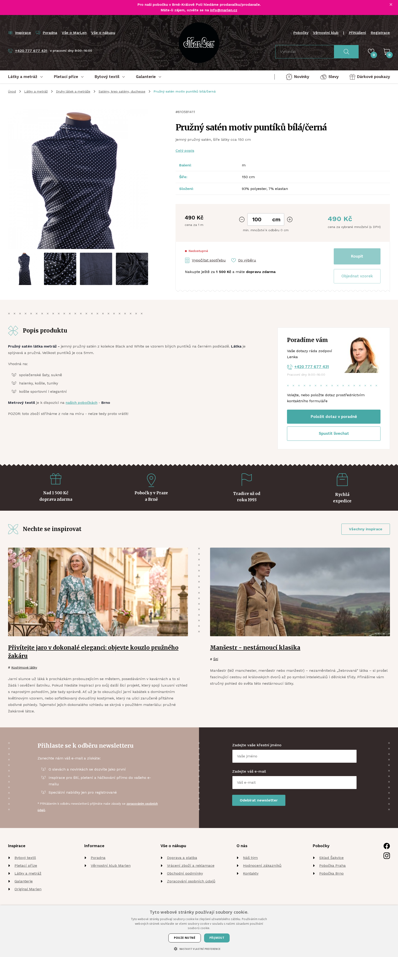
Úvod (12, 91)
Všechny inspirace (365, 529)
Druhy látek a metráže (73, 91)
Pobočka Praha (332, 865)
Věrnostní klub (326, 32)
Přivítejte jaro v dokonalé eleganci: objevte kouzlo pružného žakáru (93, 652)
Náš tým (250, 857)
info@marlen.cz (223, 10)
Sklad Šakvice (331, 857)
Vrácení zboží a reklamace (190, 865)
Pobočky (300, 32)
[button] (357, 276)
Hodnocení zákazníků (262, 865)
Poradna (98, 857)
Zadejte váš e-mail (249, 771)
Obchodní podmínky (185, 873)
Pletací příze (26, 865)
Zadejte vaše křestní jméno (256, 745)
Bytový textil (25, 857)
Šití (215, 659)
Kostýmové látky (24, 667)
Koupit (357, 256)
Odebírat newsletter (259, 800)
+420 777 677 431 (311, 366)
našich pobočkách (81, 402)
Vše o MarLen (74, 32)
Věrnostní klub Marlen (111, 865)
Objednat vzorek (357, 276)
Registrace (380, 32)
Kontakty (250, 873)
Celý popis (185, 150)
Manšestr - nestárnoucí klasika (255, 647)
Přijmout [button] (216, 938)
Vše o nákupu (103, 32)
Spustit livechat (334, 433)
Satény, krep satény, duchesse (122, 91)
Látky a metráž (36, 91)
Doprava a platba (182, 857)
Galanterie (24, 881)
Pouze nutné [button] (184, 938)
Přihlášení (357, 32)
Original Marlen (28, 889)
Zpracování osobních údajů (191, 881)
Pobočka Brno (331, 873)
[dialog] (199, 931)
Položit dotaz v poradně (334, 416)
